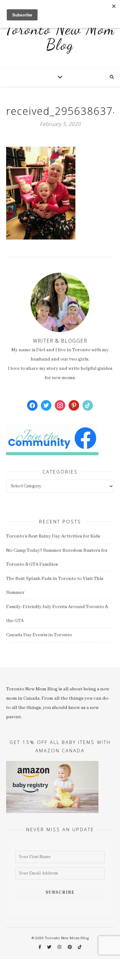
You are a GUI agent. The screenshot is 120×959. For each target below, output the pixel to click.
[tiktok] (80, 947)
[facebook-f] (40, 947)
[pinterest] (70, 947)
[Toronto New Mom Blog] (60, 40)
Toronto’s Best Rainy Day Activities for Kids (53, 536)
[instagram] (60, 947)
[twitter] (49, 947)
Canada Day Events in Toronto (39, 635)
